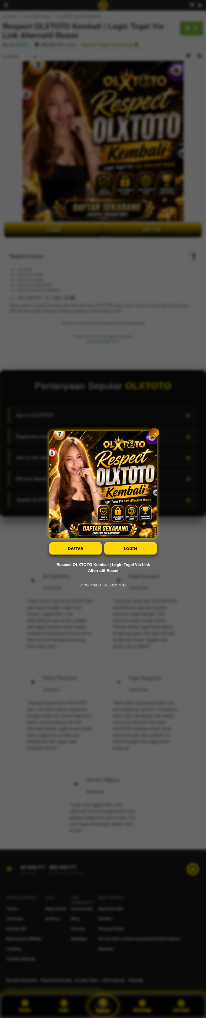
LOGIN (130, 548)
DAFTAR (75, 548)
